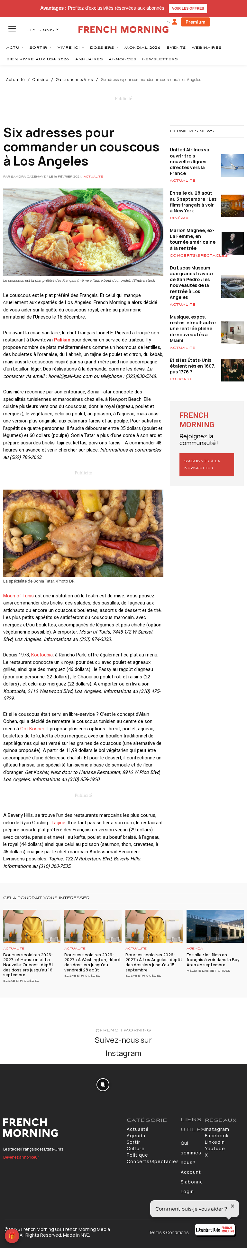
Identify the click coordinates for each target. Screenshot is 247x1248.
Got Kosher (32, 729)
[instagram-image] (20, 1084)
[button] (168, 21)
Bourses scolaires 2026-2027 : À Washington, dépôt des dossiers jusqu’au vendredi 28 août (92, 962)
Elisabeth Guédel (21, 981)
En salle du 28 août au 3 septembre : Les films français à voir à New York (193, 202)
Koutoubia (42, 655)
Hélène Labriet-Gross (208, 971)
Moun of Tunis (18, 596)
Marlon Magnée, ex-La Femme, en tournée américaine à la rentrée (192, 239)
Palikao (62, 340)
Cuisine (40, 80)
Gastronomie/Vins (74, 80)
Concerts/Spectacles (199, 256)
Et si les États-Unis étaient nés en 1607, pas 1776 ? (192, 366)
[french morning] (123, 29)
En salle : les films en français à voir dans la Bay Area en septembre (213, 960)
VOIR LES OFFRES (188, 8)
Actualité (15, 80)
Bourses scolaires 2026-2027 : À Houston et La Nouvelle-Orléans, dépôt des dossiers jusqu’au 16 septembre (28, 965)
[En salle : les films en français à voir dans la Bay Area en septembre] (215, 926)
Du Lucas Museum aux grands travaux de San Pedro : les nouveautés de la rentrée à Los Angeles (192, 282)
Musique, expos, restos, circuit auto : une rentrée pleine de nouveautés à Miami (193, 328)
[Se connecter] (174, 22)
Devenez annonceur (21, 1157)
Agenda (195, 948)
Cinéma (179, 218)
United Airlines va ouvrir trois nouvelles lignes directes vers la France (189, 161)
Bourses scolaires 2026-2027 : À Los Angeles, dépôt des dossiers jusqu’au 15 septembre (153, 962)
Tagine (58, 823)
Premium (196, 22)
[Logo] (61, 1127)
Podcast (181, 379)
